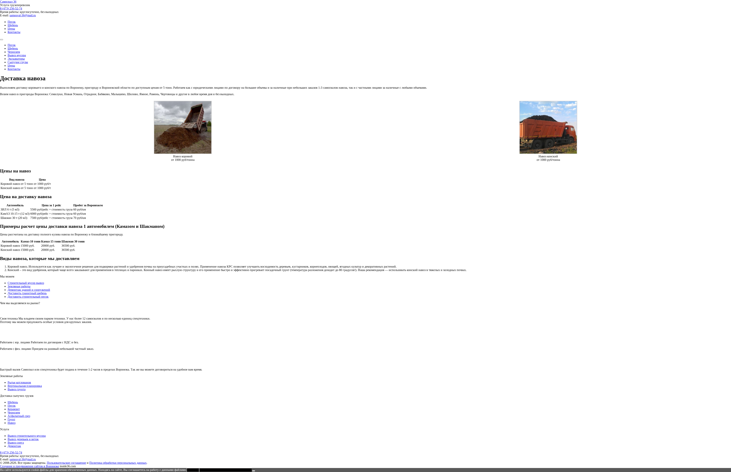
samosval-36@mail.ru (23, 15)
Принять (193, 470)
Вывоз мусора (17, 55)
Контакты (14, 32)
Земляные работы (19, 286)
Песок (12, 21)
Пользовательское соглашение (66, 462)
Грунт (11, 419)
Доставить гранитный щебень (27, 293)
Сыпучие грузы (18, 62)
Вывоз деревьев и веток (23, 439)
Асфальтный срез (19, 416)
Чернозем (14, 51)
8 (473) (11, 8)
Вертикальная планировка (25, 385)
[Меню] (1, 39)
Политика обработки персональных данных (118, 462)
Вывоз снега (16, 442)
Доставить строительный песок (28, 296)
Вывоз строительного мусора (27, 435)
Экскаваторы (16, 58)
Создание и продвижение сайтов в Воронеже (29, 466)
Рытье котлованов (19, 382)
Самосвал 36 (8, 1)
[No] (253, 470)
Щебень (13, 25)
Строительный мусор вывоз (26, 283)
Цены (11, 28)
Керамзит (14, 409)
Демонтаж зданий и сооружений (29, 289)
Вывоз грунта (17, 389)
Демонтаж (14, 446)
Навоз (11, 422)
